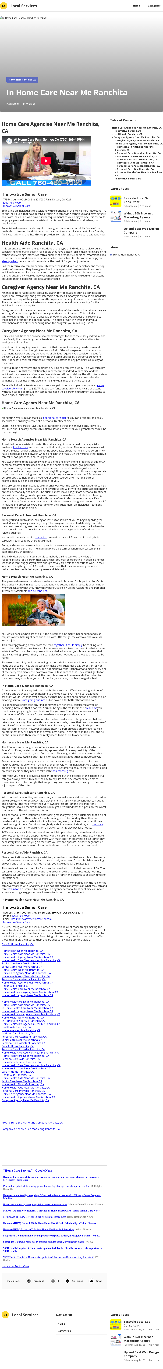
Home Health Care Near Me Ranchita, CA (26, 989)
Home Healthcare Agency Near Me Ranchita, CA (30, 992)
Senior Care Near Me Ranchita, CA (22, 963)
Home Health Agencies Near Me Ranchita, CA (28, 1097)
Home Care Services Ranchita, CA (21, 1062)
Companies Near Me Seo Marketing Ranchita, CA (31, 1129)
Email (99, 1280)
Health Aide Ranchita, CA (16, 1027)
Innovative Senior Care (16, 206)
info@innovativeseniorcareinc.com (31, 919)
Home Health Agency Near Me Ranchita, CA (27, 957)
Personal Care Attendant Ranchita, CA (24, 1036)
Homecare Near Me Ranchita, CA (21, 1030)
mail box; (91, 708)
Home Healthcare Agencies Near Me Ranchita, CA (31, 1014)
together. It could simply (68, 645)
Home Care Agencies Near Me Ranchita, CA (137, 127)
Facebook (38, 1280)
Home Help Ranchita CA (22, 79)
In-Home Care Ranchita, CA (18, 1033)
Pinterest (77, 1280)
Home (136, 5)
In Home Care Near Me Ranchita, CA (23, 1020)
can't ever (97, 824)
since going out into (33, 700)
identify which (10, 261)
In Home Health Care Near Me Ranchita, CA (27, 1008)
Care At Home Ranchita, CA (18, 944)
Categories (154, 5)
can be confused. (38, 591)
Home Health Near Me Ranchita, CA (23, 970)
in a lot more (20, 447)
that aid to (41, 537)
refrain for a (13, 889)
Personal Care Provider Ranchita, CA (23, 1049)
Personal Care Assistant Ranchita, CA (24, 979)
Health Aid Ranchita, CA (15, 985)
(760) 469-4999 (12, 202)
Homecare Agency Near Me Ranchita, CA (26, 976)
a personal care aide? (55, 418)
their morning (59, 771)
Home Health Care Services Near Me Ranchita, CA (31, 960)
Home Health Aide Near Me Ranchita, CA (26, 954)
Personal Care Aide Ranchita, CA (21, 1059)
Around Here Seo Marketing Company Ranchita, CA (32, 1122)
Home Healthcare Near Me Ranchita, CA (25, 1001)
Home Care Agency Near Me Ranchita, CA (26, 973)
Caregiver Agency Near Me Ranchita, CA (25, 1100)
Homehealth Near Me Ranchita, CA (22, 950)
